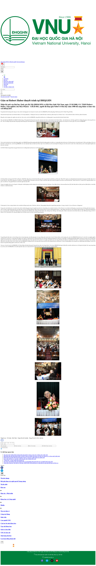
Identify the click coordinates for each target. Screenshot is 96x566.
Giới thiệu (6, 78)
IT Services (18, 61)
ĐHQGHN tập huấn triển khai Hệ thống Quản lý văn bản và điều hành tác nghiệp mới (24, 457)
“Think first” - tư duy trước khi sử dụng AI (14, 460)
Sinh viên (6, 84)
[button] (48, 467)
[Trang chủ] (46, 60)
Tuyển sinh (4, 484)
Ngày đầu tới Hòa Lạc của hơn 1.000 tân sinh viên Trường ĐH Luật (20, 459)
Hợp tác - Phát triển (7, 493)
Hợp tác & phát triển (8, 82)
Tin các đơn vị (5, 511)
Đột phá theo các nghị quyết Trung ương (13, 481)
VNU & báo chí (5, 532)
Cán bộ (5, 85)
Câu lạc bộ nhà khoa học (8, 523)
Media (2, 505)
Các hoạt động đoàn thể (8, 538)
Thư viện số (3, 61)
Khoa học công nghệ (9, 81)
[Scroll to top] (2, 542)
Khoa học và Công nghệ (8, 499)
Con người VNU (6, 520)
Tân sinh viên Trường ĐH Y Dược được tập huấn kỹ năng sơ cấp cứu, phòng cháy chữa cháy (26, 454)
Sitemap (23, 61)
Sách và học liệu (6, 529)
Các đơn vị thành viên (9, 87)
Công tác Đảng (5, 514)
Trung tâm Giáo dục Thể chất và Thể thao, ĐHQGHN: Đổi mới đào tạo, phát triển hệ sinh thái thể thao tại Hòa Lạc (31, 463)
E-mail (13, 61)
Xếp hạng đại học (6, 535)
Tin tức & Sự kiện (5, 96)
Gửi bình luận (4, 447)
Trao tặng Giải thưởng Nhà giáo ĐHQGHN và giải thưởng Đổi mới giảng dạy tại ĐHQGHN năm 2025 (28, 461)
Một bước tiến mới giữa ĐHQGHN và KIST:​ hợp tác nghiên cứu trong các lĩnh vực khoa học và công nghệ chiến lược (32, 456)
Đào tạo (5, 80)
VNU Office (9, 61)
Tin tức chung (14, 96)
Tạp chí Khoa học (6, 526)
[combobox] (3, 64)
